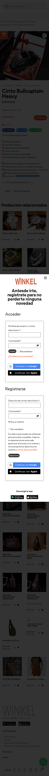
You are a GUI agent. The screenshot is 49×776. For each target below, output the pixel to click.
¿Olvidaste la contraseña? (20, 356)
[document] (24, 388)
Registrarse (14, 455)
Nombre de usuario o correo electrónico (21, 328)
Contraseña (20, 340)
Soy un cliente (17, 422)
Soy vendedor (17, 429)
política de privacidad (26, 450)
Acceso (12, 351)
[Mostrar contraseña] (37, 345)
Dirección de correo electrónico (24, 400)
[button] (45, 278)
